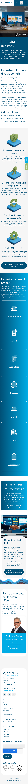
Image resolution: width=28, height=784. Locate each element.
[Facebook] (14, 694)
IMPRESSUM (18, 781)
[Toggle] (26, 3)
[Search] (21, 2)
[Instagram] (9, 694)
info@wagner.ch (8, 690)
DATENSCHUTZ (11, 781)
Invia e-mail (14, 643)
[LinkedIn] (4, 694)
